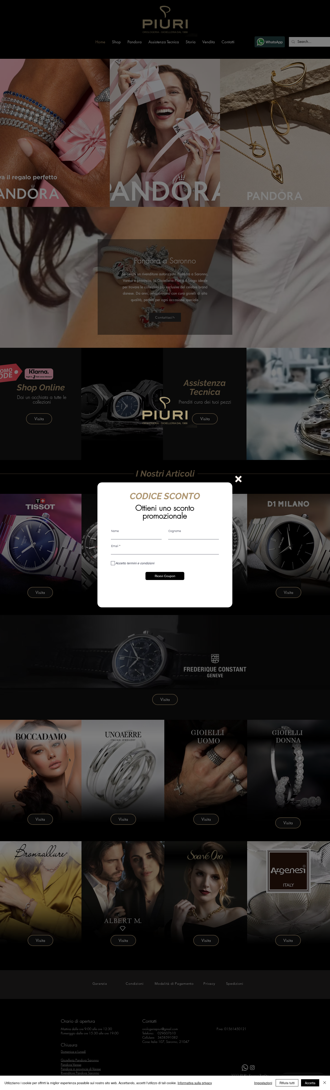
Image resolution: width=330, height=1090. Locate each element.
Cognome (174, 531)
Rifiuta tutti (287, 1083)
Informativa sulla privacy (195, 1083)
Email (114, 546)
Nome (115, 531)
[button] (238, 479)
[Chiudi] (324, 1082)
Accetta (310, 1083)
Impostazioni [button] (263, 1083)
